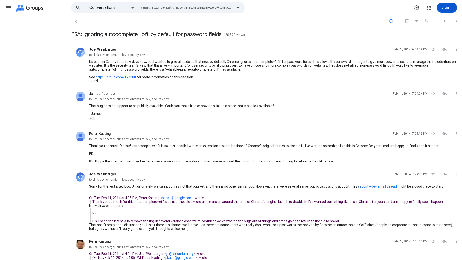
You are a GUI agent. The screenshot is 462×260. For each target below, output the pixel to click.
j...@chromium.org (180, 254)
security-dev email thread (377, 186)
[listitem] (266, 64)
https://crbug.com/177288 (116, 77)
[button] (8, 7)
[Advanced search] (238, 7)
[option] (111, 7)
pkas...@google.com (177, 198)
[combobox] (186, 7)
